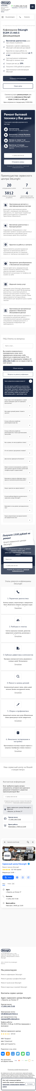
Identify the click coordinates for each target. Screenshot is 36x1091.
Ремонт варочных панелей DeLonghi (14, 987)
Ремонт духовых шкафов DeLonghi (13, 979)
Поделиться (3, 1054)
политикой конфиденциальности (20, 570)
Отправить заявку (18, 162)
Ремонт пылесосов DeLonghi (11, 983)
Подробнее (18, 608)
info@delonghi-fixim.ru (9, 1014)
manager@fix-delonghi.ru (10, 1019)
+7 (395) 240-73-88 (20, 6)
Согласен (30, 1084)
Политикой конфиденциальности (22, 802)
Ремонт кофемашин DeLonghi (11, 974)
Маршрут (10, 877)
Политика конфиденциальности (18, 1069)
